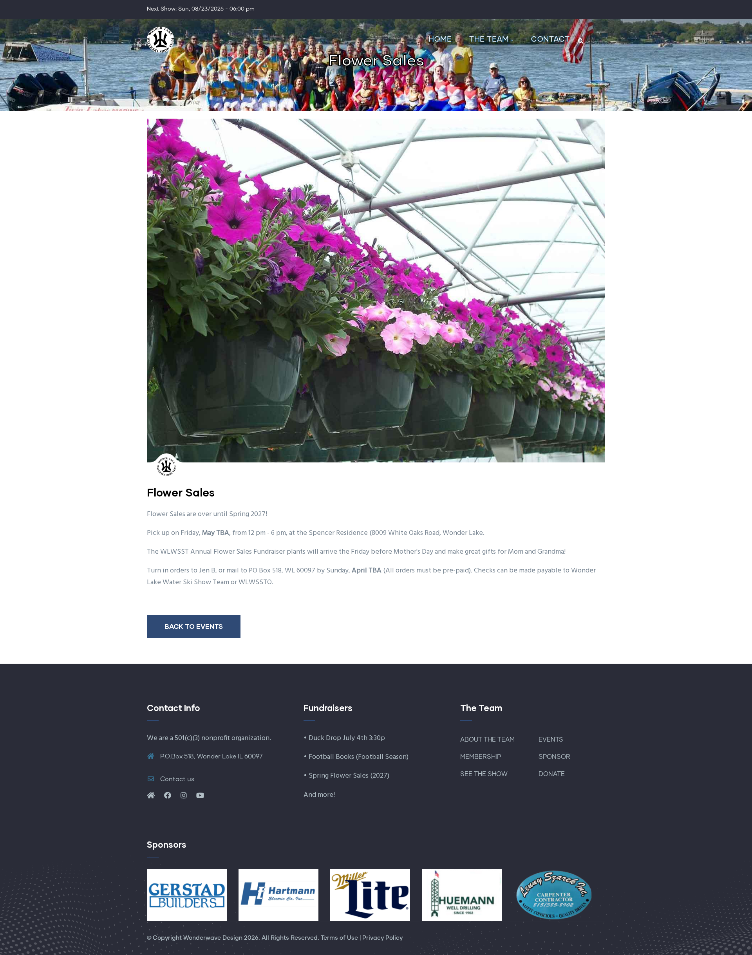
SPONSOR (554, 757)
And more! (319, 795)
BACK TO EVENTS (193, 626)
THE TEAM (489, 38)
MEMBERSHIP (480, 757)
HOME (440, 38)
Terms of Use (339, 938)
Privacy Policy (382, 938)
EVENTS (551, 740)
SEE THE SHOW (484, 774)
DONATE (552, 774)
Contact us (176, 779)
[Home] (160, 39)
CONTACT (550, 38)
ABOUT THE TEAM (487, 740)
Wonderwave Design (212, 938)
